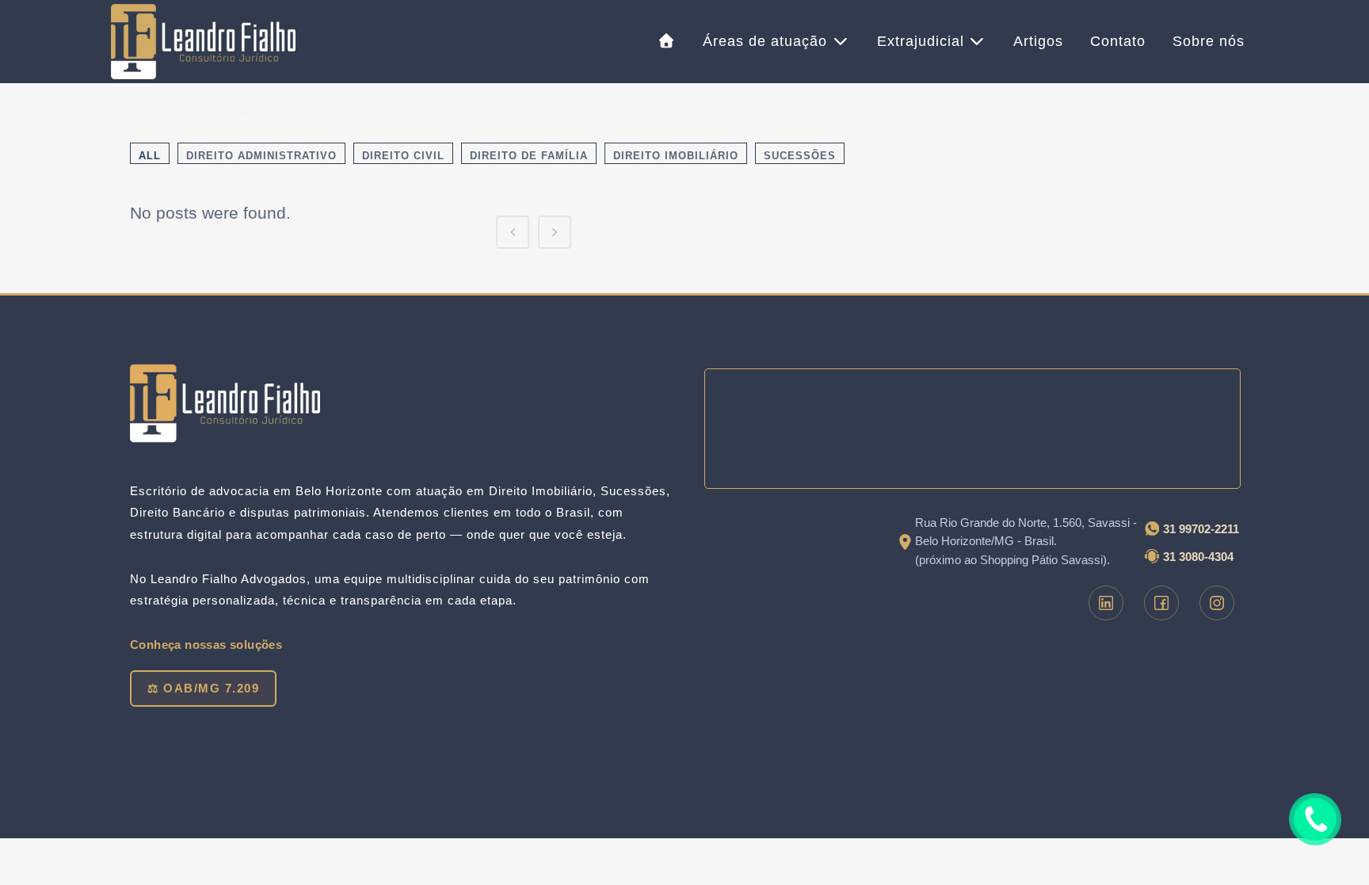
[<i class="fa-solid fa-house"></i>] (667, 41)
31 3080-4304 (1198, 556)
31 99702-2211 (1201, 529)
